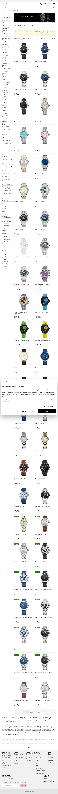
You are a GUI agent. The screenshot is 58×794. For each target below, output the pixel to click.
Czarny (6, 257)
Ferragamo (4, 66)
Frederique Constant (7, 68)
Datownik (7, 241)
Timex (4, 123)
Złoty (5, 269)
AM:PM (4, 23)
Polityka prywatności (40, 768)
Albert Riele (5, 20)
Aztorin (4, 33)
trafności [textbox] (43, 38)
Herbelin (4, 77)
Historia (37, 758)
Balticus (4, 36)
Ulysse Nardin (5, 131)
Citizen (4, 52)
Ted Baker (4, 121)
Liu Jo (4, 85)
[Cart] (49, 4)
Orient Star (4, 110)
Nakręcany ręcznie (8, 194)
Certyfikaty (4, 763)
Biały (5, 254)
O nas (37, 755)
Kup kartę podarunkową (18, 757)
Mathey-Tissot (5, 90)
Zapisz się (23, 785)
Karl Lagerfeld (5, 84)
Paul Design (5, 113)
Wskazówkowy (8, 243)
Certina (4, 50)
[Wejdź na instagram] (47, 781)
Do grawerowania (8, 143)
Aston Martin (5, 28)
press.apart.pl (50, 760)
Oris (3, 112)
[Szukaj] (11, 150)
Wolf (3, 137)
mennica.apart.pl (51, 757)
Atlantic (4, 30)
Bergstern (5, 39)
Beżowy (6, 252)
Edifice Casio (5, 58)
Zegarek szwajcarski (7, 237)
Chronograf (7, 239)
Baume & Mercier (6, 38)
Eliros (5, 99)
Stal (5, 204)
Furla (4, 70)
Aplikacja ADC (28, 760)
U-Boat (4, 128)
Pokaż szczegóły (48, 406)
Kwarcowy (7, 188)
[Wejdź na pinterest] (54, 781)
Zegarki (8, 10)
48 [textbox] (52, 38)
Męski (6, 181)
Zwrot (3, 760)
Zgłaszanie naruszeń (40, 773)
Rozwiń (29, 747)
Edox (4, 60)
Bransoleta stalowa (8, 227)
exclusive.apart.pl (51, 759)
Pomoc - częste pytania (6, 755)
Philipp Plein (5, 115)
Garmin (4, 74)
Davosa (4, 54)
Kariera (37, 762)
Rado (4, 116)
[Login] (41, 4)
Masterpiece (6, 102)
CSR (37, 760)
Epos (4, 65)
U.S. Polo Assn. (6, 129)
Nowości (29, 38)
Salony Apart (38, 757)
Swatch (4, 118)
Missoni (4, 105)
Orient (4, 108)
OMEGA (4, 107)
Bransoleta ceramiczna (7, 224)
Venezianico (5, 132)
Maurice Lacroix (6, 92)
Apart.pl (3, 10)
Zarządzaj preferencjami (28, 411)
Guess (4, 76)
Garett (4, 73)
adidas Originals (6, 17)
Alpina (4, 22)
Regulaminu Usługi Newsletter (20, 782)
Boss (4, 43)
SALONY (54, 1)
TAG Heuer (5, 120)
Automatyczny (7, 187)
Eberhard (4, 57)
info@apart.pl (45, 778)
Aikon (5, 97)
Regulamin (4, 762)
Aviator (4, 31)
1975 (5, 96)
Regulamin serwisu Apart (41, 766)
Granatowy (7, 259)
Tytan (5, 206)
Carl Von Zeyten (6, 47)
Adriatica (4, 19)
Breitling (4, 44)
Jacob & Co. (5, 79)
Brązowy (6, 256)
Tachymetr (6, 244)
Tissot (4, 124)
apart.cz (49, 762)
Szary (5, 266)
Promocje (24, 38)
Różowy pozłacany (8, 263)
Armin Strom (5, 27)
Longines (4, 87)
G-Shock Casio (5, 71)
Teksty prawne (39, 771)
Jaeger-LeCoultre (6, 82)
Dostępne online (17, 38)
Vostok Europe (5, 135)
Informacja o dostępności (41, 770)
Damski (6, 179)
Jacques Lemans (6, 81)
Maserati (4, 89)
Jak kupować (4, 758)
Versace (4, 134)
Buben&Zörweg (5, 46)
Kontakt (3, 767)
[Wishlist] (45, 4)
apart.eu (49, 764)
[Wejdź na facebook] (44, 781)
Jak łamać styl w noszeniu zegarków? (13, 734)
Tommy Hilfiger (6, 126)
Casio (4, 49)
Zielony (6, 268)
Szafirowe (6, 214)
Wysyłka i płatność (6, 757)
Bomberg (4, 41)
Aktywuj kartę (16, 762)
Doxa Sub (5, 55)
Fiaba (5, 101)
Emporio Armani (6, 63)
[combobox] (43, 39)
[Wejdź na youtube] (51, 781)
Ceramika (6, 203)
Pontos (5, 104)
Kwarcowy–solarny (8, 191)
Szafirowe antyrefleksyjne (8, 217)
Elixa (4, 62)
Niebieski (6, 261)
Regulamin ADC (28, 762)
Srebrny (6, 264)
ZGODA (47, 411)
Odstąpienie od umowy (6, 765)
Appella (4, 25)
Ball (3, 35)
